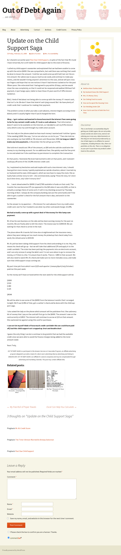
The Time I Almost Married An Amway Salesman (34, 440)
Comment (12, 477)
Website (10, 514)
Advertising (24, 30)
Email (10, 509)
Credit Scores (61, 30)
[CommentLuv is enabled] (16, 538)
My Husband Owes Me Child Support (96, 92)
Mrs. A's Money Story (90, 96)
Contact (37, 30)
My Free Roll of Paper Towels (21, 406)
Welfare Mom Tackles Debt (92, 88)
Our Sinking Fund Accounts (92, 99)
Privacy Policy (76, 30)
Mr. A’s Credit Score (22, 428)
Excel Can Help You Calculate (62, 406)
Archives (48, 30)
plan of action (36, 54)
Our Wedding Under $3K (91, 107)
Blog (4, 30)
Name (10, 504)
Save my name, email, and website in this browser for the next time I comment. (42, 518)
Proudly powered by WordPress (13, 550)
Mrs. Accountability (51, 54)
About (13, 30)
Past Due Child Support (39, 60)
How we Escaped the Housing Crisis (95, 103)
